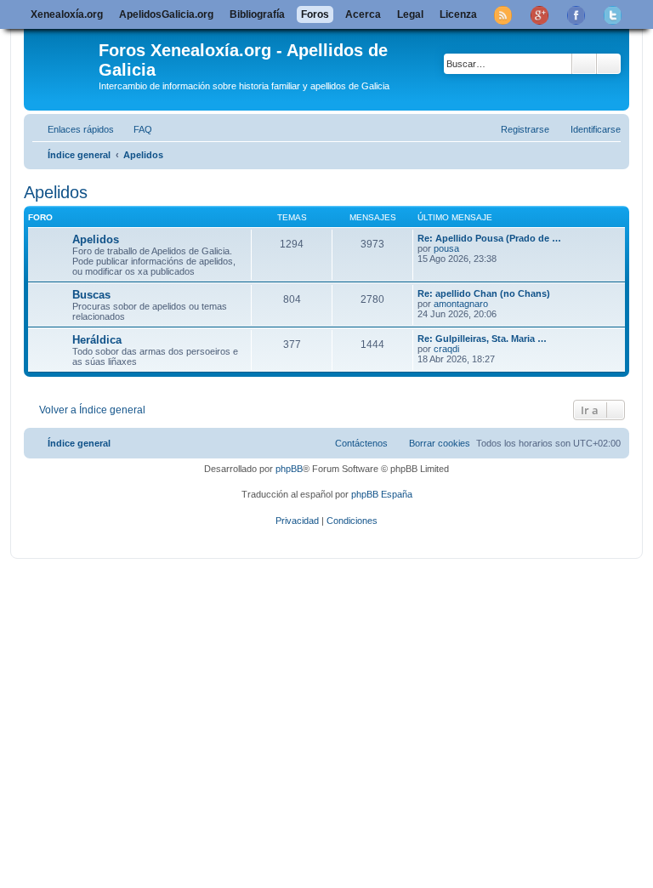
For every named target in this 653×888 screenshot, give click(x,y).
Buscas (91, 294)
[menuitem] (135, 129)
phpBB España (381, 494)
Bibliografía (257, 14)
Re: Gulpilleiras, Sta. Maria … (482, 338)
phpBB (289, 469)
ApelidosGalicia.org (166, 14)
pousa (446, 248)
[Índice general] (63, 58)
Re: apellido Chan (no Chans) (483, 293)
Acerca (363, 14)
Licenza (458, 14)
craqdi (446, 349)
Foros (315, 14)
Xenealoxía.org (67, 14)
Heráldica (97, 339)
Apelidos (56, 192)
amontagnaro (461, 304)
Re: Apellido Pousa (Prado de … (489, 238)
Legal (410, 14)
